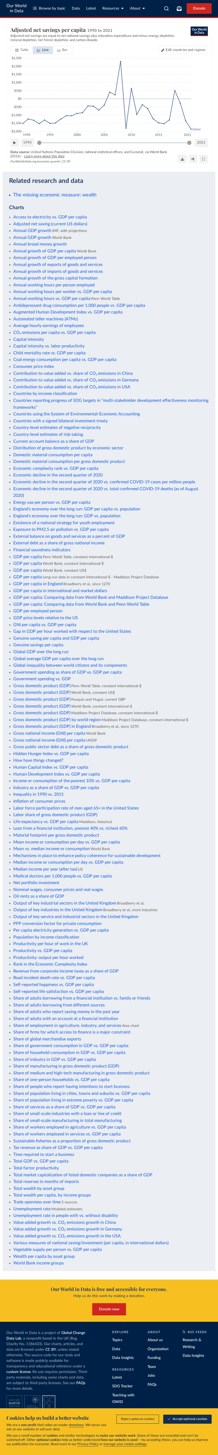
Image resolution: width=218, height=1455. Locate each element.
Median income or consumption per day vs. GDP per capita (68, 862)
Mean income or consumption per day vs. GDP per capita (66, 842)
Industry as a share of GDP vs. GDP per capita (56, 788)
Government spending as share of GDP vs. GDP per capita (67, 672)
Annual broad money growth (40, 244)
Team (152, 1367)
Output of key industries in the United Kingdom (57, 910)
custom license (18, 1372)
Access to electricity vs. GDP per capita (50, 217)
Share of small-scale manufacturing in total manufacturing (67, 1120)
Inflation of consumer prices (39, 801)
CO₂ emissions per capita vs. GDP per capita (54, 332)
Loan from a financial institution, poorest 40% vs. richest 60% (70, 828)
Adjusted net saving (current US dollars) (50, 224)
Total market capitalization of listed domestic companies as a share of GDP (82, 1175)
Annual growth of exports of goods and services (58, 264)
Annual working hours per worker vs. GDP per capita (62, 292)
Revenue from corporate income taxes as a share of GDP (66, 971)
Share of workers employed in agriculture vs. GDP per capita (69, 1127)
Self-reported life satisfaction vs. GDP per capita (58, 991)
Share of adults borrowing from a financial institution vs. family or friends (81, 998)
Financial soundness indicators (41, 550)
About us (155, 1340)
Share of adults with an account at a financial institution (65, 1019)
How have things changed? (38, 760)
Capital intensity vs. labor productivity (49, 346)
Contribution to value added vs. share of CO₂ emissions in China (73, 373)
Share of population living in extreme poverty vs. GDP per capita (73, 1100)
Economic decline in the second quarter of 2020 (58, 475)
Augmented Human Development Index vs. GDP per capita (68, 312)
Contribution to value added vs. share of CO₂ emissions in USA (71, 387)
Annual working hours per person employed (54, 285)
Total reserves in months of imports (46, 1182)
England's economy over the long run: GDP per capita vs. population (76, 509)
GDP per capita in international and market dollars (60, 591)
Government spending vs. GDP (42, 679)
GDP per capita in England (37, 584)
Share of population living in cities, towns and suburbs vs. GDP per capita (81, 1093)
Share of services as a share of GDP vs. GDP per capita (64, 1107)
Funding (154, 1358)
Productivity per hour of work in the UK (50, 944)
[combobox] (166, 8)
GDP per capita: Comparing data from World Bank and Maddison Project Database (90, 597)
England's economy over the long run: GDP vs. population (66, 516)
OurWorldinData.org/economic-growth (35, 161)
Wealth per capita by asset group (44, 1256)
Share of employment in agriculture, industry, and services (67, 1025)
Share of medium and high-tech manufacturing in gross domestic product (81, 1073)
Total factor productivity (36, 1168)
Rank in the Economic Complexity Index (50, 964)
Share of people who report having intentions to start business (71, 1086)
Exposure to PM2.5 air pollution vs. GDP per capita (61, 529)
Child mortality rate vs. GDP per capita (49, 353)
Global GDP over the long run (41, 652)
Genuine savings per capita (38, 645)
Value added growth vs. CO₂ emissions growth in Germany (67, 1229)
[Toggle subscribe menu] (179, 8)
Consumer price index (33, 366)
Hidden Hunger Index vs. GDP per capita (51, 754)
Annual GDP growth (32, 231)
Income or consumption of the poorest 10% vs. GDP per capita (71, 781)
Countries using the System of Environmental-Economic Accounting (76, 414)
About (135, 8)
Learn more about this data (44, 156)
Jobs (151, 1375)
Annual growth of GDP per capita (44, 251)
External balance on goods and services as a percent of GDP (69, 536)
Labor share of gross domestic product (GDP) (55, 815)
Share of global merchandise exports (47, 1039)
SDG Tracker (122, 1386)
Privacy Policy (88, 1444)
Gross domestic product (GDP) (41, 686)
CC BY (66, 161)
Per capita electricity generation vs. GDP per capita (61, 930)
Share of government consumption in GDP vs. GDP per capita (70, 1046)
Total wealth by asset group (38, 1188)
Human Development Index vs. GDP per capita (56, 774)
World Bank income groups (38, 1263)
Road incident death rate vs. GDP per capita (54, 978)
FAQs (80, 1383)
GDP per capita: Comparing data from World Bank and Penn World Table (81, 604)
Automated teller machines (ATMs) (45, 319)
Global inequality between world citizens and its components (70, 665)
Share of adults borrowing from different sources (59, 1005)
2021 (201, 142)
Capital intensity (28, 339)
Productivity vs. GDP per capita (42, 951)
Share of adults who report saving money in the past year (66, 1012)
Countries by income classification (45, 393)
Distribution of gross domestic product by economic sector (68, 448)
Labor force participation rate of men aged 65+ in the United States (76, 808)
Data (76, 8)
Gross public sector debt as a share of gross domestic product (70, 747)
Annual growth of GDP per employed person (55, 258)
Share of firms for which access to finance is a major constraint (72, 1032)
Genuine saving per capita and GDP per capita (56, 638)
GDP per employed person (37, 611)
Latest (91, 8)
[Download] (182, 159)
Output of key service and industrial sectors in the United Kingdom (75, 917)
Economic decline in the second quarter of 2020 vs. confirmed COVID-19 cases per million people (104, 482)
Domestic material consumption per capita (53, 455)
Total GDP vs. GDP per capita (40, 1161)
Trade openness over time (37, 1202)
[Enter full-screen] (203, 159)
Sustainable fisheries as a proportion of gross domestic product (72, 1141)
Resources (110, 8)
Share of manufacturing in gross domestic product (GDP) (66, 1066)
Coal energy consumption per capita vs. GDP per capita (64, 360)
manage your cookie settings (125, 1444)
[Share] (193, 159)
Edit (186, 50)
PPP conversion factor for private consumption (57, 924)
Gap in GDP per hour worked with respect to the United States (72, 631)
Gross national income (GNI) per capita (49, 733)
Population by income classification (46, 937)
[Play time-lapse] (14, 143)
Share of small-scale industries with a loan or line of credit (67, 1114)
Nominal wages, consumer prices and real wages (58, 890)
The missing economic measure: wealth (55, 195)
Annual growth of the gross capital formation (55, 278)
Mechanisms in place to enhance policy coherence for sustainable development (87, 856)
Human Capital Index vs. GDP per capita (50, 767)
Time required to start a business (43, 1154)
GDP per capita (27, 557)
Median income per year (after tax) (45, 869)
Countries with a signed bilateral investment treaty (60, 421)
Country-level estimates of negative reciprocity (57, 427)
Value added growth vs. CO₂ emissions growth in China (64, 1222)
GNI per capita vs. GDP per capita (44, 625)
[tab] (22, 50)
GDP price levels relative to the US (45, 618)
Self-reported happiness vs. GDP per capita (53, 985)
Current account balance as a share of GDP (53, 441)
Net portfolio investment (36, 883)
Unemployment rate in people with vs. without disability (65, 1215)
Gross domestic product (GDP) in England (52, 726)
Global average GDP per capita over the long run (58, 659)
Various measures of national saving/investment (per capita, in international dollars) (91, 1243)
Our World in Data (16, 8)
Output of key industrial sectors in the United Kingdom (64, 903)
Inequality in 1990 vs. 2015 (38, 794)
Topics (117, 1340)
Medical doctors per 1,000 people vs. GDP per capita (62, 876)
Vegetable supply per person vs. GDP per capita (57, 1249)
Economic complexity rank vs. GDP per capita (55, 468)
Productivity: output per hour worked (48, 957)
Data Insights (123, 1358)
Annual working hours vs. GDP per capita (51, 298)
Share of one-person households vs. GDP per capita (61, 1080)
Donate (199, 8)
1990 (27, 142)
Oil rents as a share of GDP (38, 896)
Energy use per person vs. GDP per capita (51, 502)
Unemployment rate (32, 1209)
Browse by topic (52, 8)
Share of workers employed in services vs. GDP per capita (67, 1134)
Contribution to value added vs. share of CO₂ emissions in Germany (76, 380)
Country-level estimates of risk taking (48, 434)
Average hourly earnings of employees (48, 326)
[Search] (166, 8)
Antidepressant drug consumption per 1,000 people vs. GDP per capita (79, 305)
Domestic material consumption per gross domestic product (69, 461)
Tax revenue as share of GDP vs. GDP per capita (58, 1148)
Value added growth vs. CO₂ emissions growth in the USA (67, 1236)
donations (76, 1425)
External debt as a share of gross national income (58, 543)
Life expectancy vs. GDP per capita (45, 822)
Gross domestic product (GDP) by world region (57, 720)
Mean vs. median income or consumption (51, 849)
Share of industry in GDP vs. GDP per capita (54, 1059)
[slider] (39, 142)
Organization (158, 1349)
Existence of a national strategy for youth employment (64, 523)
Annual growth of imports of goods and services (58, 271)
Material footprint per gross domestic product (56, 835)
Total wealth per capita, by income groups (52, 1195)
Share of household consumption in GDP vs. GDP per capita (69, 1053)
